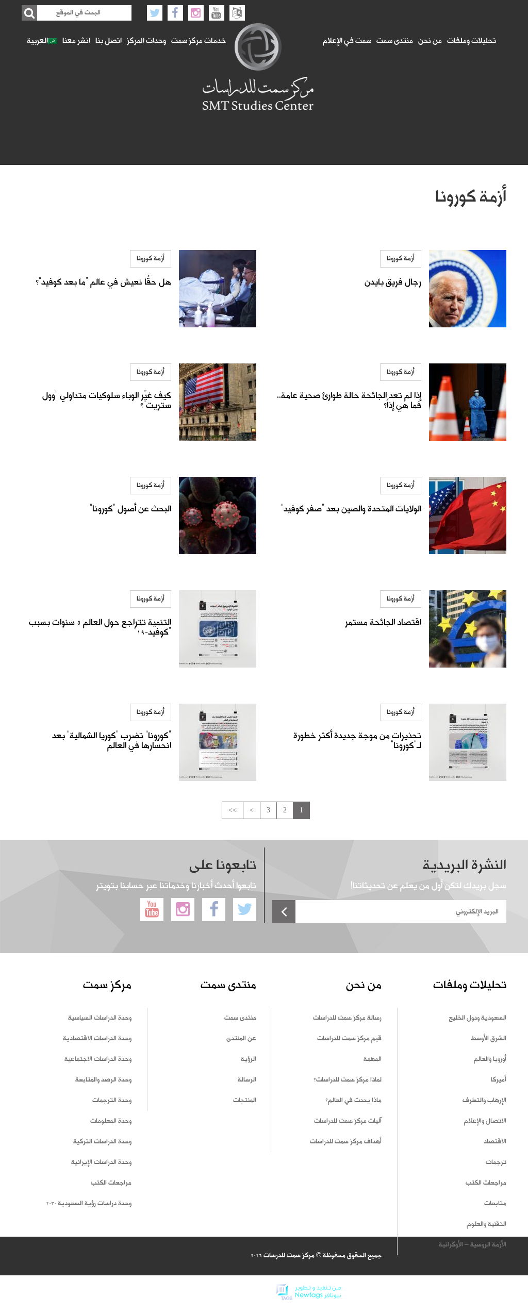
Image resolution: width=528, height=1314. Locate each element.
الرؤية (248, 1059)
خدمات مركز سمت (198, 41)
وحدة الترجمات (111, 1100)
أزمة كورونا (401, 259)
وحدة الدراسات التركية (102, 1142)
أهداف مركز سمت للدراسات (346, 1142)
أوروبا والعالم (490, 1059)
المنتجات (244, 1100)
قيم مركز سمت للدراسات (349, 1039)
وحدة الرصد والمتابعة (103, 1080)
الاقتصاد (495, 1142)
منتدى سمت (394, 41)
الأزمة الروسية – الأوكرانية (472, 1245)
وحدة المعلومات (110, 1121)
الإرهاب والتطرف (484, 1100)
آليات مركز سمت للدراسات (348, 1121)
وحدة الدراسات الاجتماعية (97, 1059)
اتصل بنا (108, 41)
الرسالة (247, 1080)
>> (232, 810)
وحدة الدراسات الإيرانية (101, 1162)
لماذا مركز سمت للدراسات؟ (348, 1080)
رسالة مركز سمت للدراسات (347, 1018)
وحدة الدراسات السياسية (99, 1018)
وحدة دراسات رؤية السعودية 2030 (88, 1203)
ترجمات (496, 1162)
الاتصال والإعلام (485, 1121)
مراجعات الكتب (486, 1183)
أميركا (498, 1080)
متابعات (495, 1203)
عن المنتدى (241, 1039)
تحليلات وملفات (471, 41)
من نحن (430, 41)
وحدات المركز (146, 41)
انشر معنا (76, 41)
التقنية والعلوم (486, 1224)
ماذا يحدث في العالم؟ (353, 1100)
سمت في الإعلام (347, 41)
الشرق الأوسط (488, 1039)
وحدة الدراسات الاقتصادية (97, 1039)
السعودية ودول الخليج (477, 1018)
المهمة (373, 1059)
